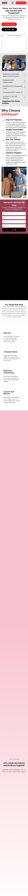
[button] (12, 3)
